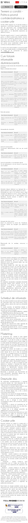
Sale (17, 2)
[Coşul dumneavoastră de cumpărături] (24, 2)
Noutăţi (7, 6)
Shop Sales (21, 6)
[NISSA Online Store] (8, 2)
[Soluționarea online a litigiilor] (14, 511)
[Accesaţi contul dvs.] (26, 2)
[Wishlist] (22, 2)
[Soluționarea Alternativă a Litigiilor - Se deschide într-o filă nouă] (14, 506)
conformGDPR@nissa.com (7, 52)
